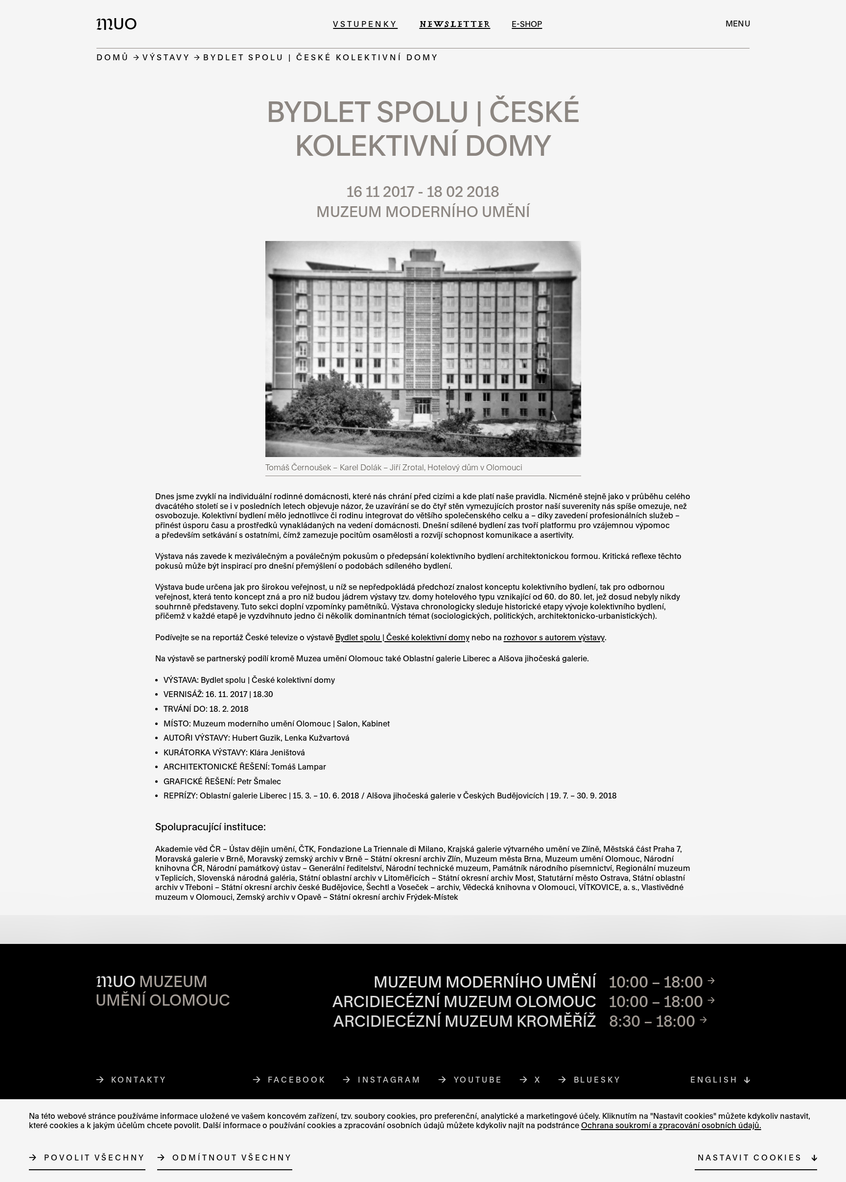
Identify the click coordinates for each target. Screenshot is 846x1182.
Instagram (390, 1079)
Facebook (297, 1079)
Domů (113, 57)
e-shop (527, 23)
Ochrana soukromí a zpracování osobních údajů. (671, 1125)
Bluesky (598, 1079)
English (714, 1079)
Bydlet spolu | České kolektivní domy (402, 637)
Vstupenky (365, 23)
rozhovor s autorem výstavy (554, 637)
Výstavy (166, 57)
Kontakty (138, 1079)
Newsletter (454, 23)
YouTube (478, 1079)
